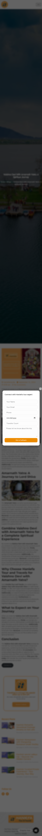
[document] (21, 418)
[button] (40, 389)
